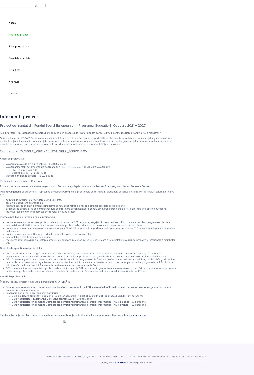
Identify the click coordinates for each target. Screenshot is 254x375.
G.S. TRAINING (119, 362)
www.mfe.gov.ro (137, 315)
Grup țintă (14, 69)
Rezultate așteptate (19, 58)
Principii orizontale (19, 46)
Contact (13, 93)
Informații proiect (18, 34)
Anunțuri (14, 81)
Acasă (12, 22)
